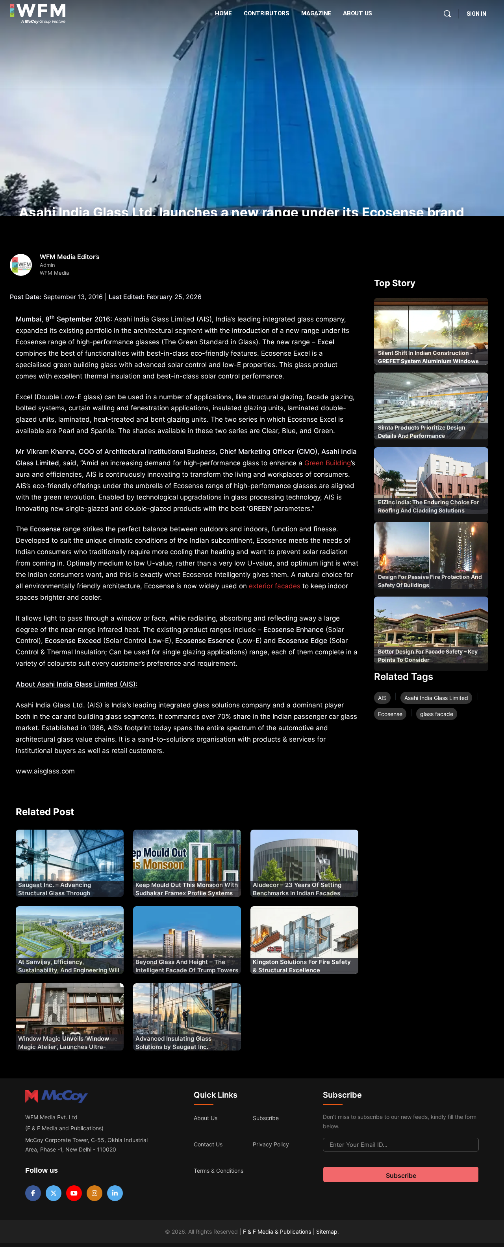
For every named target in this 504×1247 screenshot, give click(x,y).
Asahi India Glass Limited (436, 697)
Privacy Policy (271, 1144)
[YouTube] (74, 1193)
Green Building (327, 463)
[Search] (447, 13)
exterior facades (274, 586)
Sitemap (326, 1231)
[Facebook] (33, 1193)
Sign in (476, 14)
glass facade (436, 714)
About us (205, 1118)
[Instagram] (94, 1193)
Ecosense (390, 714)
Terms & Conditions (218, 1170)
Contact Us (208, 1144)
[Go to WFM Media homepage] (37, 14)
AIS (382, 697)
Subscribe (266, 1118)
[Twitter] (53, 1193)
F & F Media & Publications (277, 1231)
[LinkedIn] (115, 1193)
